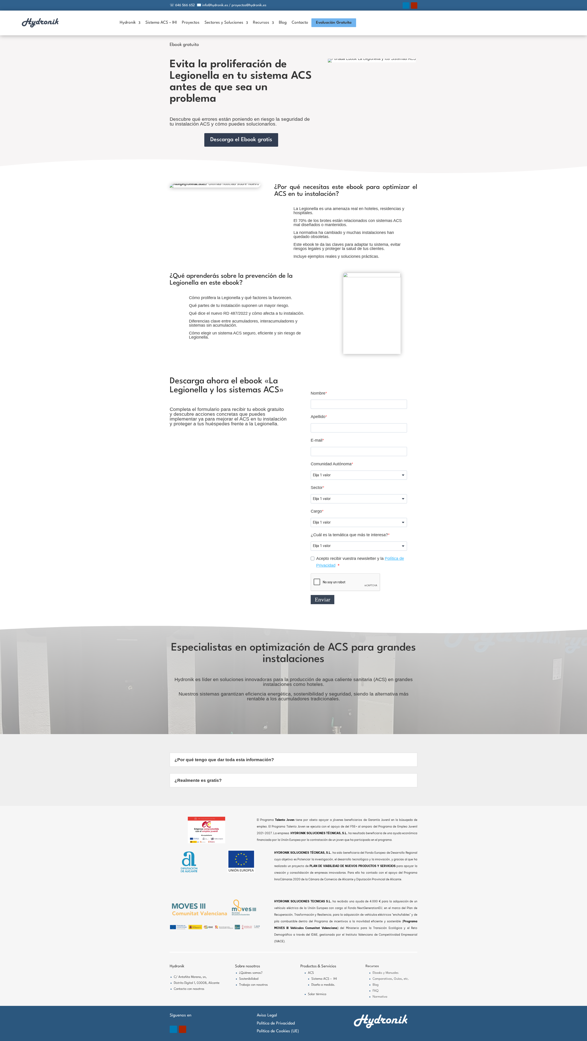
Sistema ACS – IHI (161, 23)
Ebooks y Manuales (386, 972)
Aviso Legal (267, 1015)
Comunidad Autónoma (331, 464)
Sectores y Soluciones (224, 23)
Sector (317, 487)
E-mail (316, 440)
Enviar (322, 599)
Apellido (318, 416)
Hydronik (128, 23)
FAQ (375, 990)
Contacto (300, 23)
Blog (283, 23)
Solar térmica (317, 994)
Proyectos (190, 23)
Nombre (318, 393)
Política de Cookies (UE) (278, 1031)
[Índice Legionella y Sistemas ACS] (372, 276)
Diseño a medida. (323, 984)
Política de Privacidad (276, 1023)
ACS (311, 972)
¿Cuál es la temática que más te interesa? (349, 535)
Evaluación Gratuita (334, 23)
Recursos (261, 23)
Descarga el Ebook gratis (241, 140)
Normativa (380, 996)
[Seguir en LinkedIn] (406, 5)
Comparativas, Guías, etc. (391, 978)
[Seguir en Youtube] (414, 5)
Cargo (316, 511)
